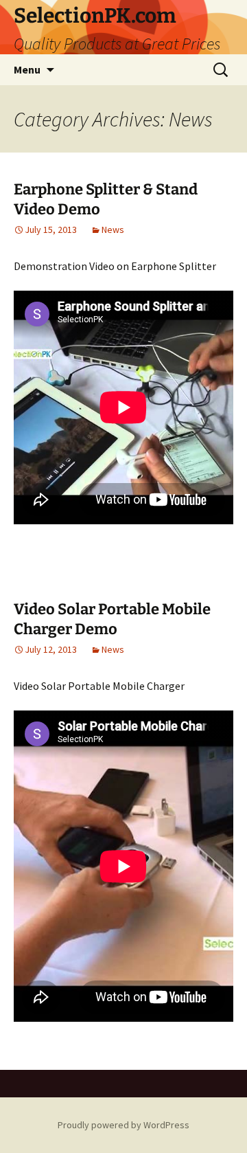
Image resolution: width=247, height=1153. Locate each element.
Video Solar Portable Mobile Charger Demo (112, 619)
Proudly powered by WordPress (123, 1125)
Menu (27, 69)
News (113, 229)
